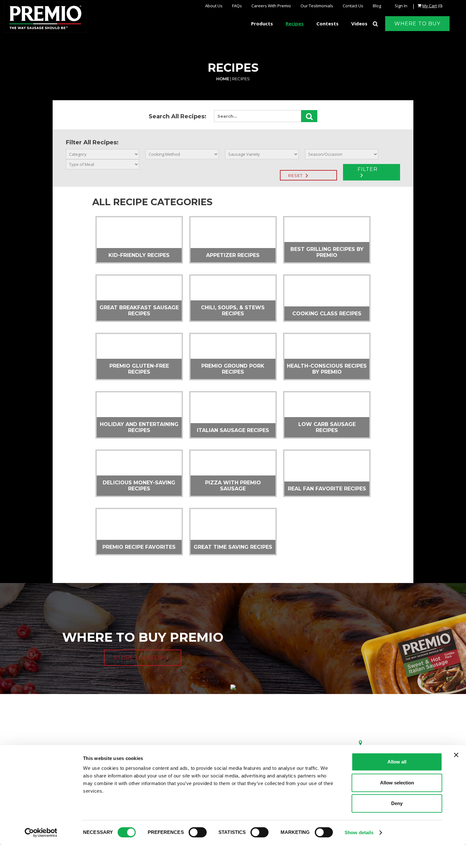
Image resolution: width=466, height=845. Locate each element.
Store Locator (138, 658)
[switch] (198, 832)
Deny (397, 803)
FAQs (237, 6)
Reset (295, 175)
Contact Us (353, 6)
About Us (214, 6)
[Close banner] (456, 755)
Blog (377, 6)
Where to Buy (417, 24)
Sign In (401, 6)
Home (222, 78)
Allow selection (397, 782)
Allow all (396, 761)
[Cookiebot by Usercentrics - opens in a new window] (41, 832)
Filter (368, 169)
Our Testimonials (317, 6)
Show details (359, 832)
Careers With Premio (271, 6)
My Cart (429, 6)
